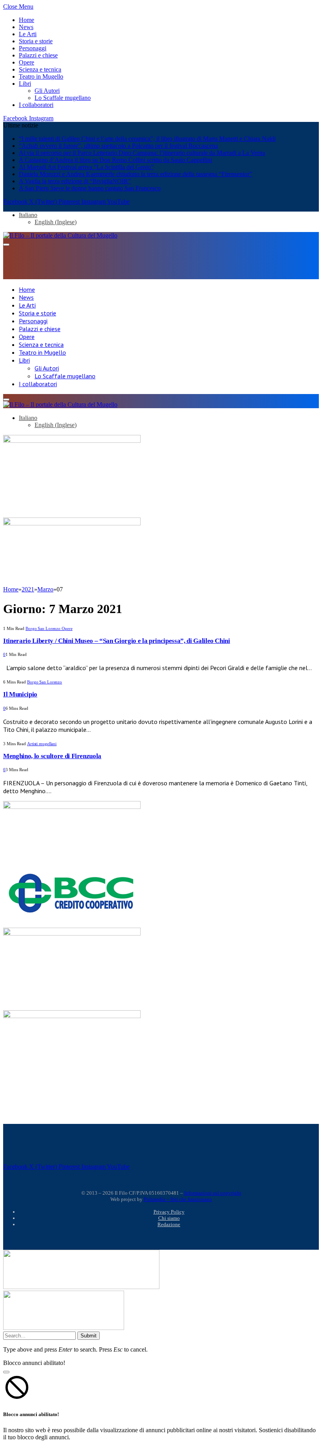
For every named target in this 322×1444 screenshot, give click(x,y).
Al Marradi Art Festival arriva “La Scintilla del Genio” (86, 167)
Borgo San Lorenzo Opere (49, 628)
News (26, 27)
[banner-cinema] (72, 440)
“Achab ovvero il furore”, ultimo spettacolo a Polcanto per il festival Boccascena (118, 145)
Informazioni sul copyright (212, 1193)
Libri (25, 83)
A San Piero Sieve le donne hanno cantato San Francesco (90, 188)
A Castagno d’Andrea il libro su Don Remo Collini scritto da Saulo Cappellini (115, 160)
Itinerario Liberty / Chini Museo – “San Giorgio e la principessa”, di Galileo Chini (116, 641)
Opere (26, 62)
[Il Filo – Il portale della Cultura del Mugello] (60, 235)
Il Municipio (20, 694)
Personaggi (32, 48)
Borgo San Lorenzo (44, 682)
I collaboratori (36, 104)
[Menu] (6, 244)
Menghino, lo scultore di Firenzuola (52, 756)
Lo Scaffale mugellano (63, 97)
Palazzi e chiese (38, 55)
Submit (88, 1336)
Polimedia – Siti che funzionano (178, 1199)
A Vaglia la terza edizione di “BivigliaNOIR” (75, 181)
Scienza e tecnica (40, 69)
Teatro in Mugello (41, 76)
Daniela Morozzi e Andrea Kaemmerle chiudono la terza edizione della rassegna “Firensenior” (135, 174)
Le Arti (28, 34)
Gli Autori (47, 90)
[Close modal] (6, 1372)
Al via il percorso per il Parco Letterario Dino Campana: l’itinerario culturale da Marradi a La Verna (142, 152)
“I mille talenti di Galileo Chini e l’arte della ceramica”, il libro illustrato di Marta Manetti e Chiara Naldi (147, 138)
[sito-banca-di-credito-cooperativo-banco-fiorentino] (72, 914)
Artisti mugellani (42, 743)
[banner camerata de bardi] (72, 523)
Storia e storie (36, 41)
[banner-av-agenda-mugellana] (72, 1016)
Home (26, 20)
